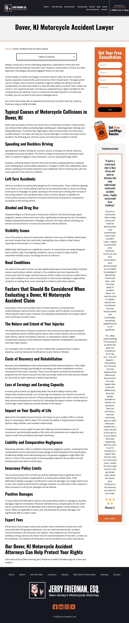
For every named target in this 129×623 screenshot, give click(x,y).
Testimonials (82, 7)
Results (92, 7)
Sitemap (104, 574)
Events (104, 7)
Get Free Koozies (92, 9)
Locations (52, 574)
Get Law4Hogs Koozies (115, 130)
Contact (104, 9)
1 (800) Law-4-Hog (119, 10)
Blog (98, 7)
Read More (110, 519)
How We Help (57, 7)
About (46, 7)
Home (8, 48)
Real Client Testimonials (84, 574)
